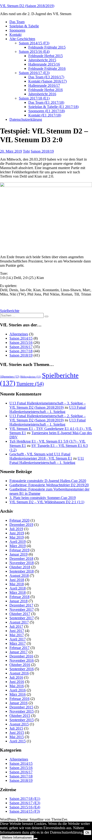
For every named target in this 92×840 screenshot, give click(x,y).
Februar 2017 (19, 648)
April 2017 (17, 639)
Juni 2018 (16, 580)
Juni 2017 (16, 631)
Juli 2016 (16, 677)
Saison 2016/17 (21, 347)
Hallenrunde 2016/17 (44, 85)
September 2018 (21, 571)
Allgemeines (18, 334)
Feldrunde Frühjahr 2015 (47, 47)
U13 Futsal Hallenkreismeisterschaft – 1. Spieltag (47, 409)
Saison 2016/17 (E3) (34, 73)
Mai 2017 (16, 635)
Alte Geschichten (22, 39)
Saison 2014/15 (21, 338)
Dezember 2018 (21, 559)
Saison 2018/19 (42, 151)
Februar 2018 (19, 597)
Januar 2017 (18, 652)
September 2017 (21, 618)
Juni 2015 (16, 733)
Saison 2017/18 (21, 351)
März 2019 (17, 546)
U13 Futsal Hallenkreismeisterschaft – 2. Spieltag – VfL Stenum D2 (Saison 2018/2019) (47, 418)
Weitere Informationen (17, 837)
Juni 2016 (16, 682)
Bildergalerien (30, 376)
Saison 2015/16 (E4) (34, 52)
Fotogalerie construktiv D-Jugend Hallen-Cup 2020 (47, 481)
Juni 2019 (16, 533)
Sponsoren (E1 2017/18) (46, 111)
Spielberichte (9, 311)
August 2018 (19, 576)
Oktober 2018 (19, 567)
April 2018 (17, 588)
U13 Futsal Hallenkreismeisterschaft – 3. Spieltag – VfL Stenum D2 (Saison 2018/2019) (47, 405)
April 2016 (17, 690)
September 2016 (21, 669)
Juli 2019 (16, 529)
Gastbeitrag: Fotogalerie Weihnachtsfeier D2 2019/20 (49, 485)
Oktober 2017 (19, 614)
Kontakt (15, 35)
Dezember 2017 (21, 605)
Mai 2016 (16, 686)
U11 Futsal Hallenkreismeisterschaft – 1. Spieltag (46, 460)
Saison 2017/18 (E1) (34, 98)
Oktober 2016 (19, 665)
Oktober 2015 (19, 716)
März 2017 (17, 643)
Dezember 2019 (21, 525)
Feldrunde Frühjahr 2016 (47, 69)
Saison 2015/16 (21, 343)
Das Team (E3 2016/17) (46, 77)
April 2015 (17, 741)
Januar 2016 (18, 703)
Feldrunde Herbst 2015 (45, 56)
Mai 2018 (16, 584)
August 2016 (19, 673)
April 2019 (17, 542)
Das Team (17, 22)
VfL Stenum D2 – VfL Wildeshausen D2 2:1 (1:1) (46, 502)
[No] (36, 838)
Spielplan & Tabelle (24, 26)
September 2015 (21, 720)
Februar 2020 (19, 520)
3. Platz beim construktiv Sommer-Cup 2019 (42, 498)
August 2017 (19, 622)
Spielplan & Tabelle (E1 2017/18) (53, 107)
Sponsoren (17, 30)
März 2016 (17, 694)
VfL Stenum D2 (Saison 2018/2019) (27, 6)
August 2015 (19, 724)
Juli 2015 (16, 728)
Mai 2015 (16, 737)
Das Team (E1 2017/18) (46, 102)
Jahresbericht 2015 (42, 60)
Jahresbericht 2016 (42, 94)
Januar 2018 (18, 601)
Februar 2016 (19, 699)
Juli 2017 (16, 626)
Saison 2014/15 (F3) (34, 43)
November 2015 (21, 711)
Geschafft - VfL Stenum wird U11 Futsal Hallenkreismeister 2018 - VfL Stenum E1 (40, 456)
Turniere (30, 384)
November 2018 (21, 563)
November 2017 (21, 609)
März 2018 (17, 592)
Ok (87, 832)
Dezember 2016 (21, 656)
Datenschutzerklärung (25, 119)
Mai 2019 (16, 537)
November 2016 (21, 660)
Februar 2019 (19, 550)
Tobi (26, 151)
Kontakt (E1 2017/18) (44, 115)
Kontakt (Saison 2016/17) (47, 81)
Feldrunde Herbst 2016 (45, 90)
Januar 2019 (18, 554)
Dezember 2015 (21, 707)
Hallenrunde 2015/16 (44, 64)
